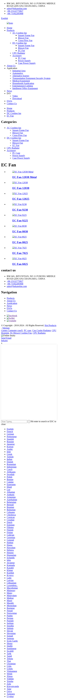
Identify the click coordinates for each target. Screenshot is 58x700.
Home (9, 28)
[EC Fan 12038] (20, 182)
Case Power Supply (27, 63)
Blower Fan (23, 38)
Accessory (17, 55)
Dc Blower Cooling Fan (21, 333)
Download (17, 98)
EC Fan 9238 (20, 209)
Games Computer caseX (12, 330)
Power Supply (24, 60)
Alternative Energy (20, 76)
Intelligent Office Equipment (25, 88)
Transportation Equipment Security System (31, 78)
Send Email (6, 338)
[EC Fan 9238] (19, 204)
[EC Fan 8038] (19, 226)
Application (12, 303)
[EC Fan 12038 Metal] (22, 172)
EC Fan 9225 (20, 220)
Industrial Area (18, 71)
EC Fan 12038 (20, 188)
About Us (11, 65)
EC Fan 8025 (20, 242)
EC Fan (21, 50)
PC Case (22, 58)
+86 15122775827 (15, 11)
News (9, 91)
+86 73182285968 (15, 13)
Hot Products (50, 325)
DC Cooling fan (19, 43)
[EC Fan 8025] (19, 237)
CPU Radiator (18, 53)
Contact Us (12, 103)
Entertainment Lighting (22, 86)
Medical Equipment (21, 81)
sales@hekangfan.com (17, 8)
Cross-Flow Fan (25, 40)
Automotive (17, 73)
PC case (27, 330)
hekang (4, 340)
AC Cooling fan (19, 33)
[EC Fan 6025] (19, 258)
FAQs (9, 101)
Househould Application (23, 83)
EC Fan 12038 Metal (24, 177)
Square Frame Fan (26, 35)
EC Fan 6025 (20, 264)
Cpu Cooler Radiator (41, 330)
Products (10, 30)
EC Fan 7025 (20, 253)
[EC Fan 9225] (19, 215)
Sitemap (6, 328)
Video (15, 96)
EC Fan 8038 (20, 231)
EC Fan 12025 (20, 198)
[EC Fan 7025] (19, 248)
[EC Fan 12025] (20, 193)
